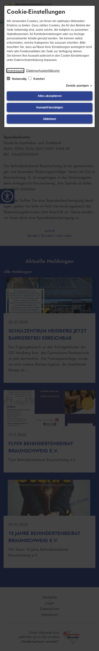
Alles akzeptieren (50, 96)
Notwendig (19, 79)
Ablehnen (49, 119)
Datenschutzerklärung (43, 70)
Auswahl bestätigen (49, 107)
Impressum (15, 70)
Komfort (39, 79)
